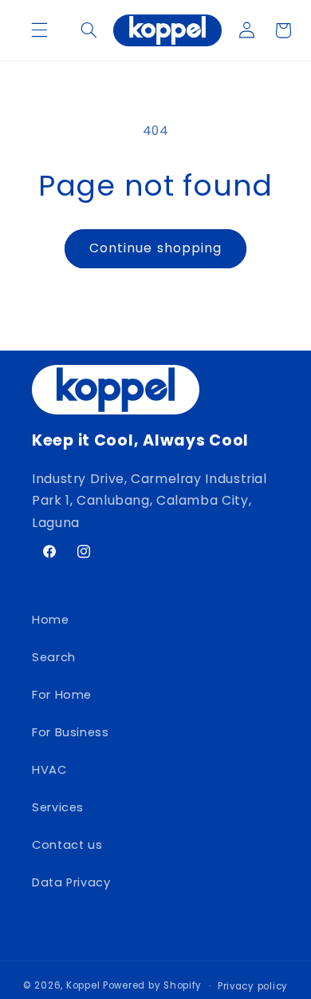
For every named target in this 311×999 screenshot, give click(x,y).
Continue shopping (155, 248)
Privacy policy (253, 986)
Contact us (67, 845)
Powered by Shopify (152, 985)
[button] (39, 30)
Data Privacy (71, 882)
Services (58, 807)
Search (54, 657)
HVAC (49, 770)
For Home (62, 695)
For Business (70, 732)
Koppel (83, 985)
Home (50, 620)
